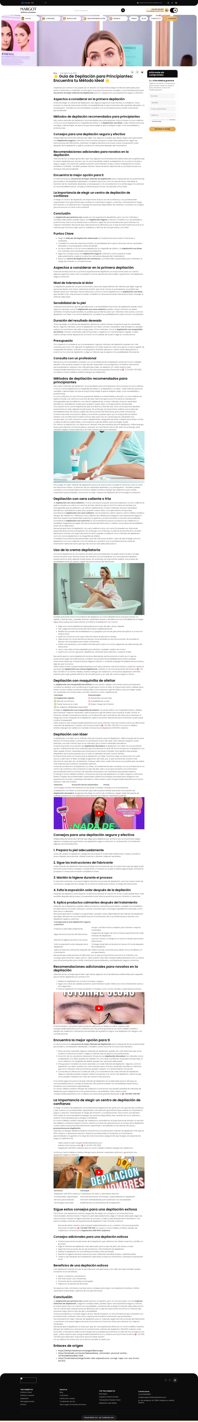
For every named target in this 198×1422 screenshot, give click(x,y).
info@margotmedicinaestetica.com (152, 1297)
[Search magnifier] (123, 10)
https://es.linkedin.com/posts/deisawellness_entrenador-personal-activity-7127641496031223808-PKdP (93, 1254)
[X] (132, 72)
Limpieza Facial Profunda (108, 1297)
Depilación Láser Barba (108, 1303)
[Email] (142, 72)
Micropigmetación (27, 1302)
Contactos (64, 1295)
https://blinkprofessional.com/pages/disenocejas (80, 1250)
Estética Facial (26, 1292)
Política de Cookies (67, 1298)
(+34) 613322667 (144, 1294)
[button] (174, 10)
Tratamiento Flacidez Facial (109, 1300)
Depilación (24, 1298)
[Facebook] (137, 72)
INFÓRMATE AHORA (162, 129)
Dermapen (103, 1294)
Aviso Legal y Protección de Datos (73, 1304)
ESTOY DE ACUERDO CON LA (163, 120)
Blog (55, 73)
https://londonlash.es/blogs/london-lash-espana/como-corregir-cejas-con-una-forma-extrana (99, 1259)
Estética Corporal (27, 1295)
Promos (23, 1304)
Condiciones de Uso (67, 1302)
